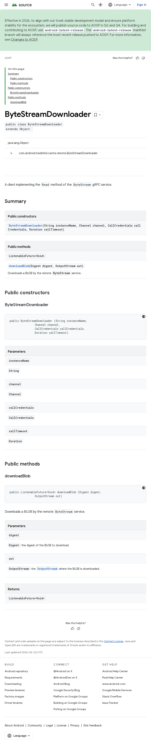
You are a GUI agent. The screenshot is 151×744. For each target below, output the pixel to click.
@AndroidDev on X (65, 677)
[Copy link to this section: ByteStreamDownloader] (52, 305)
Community (35, 725)
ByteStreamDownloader (25, 225)
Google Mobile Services (117, 690)
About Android (14, 725)
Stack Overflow (112, 696)
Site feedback (92, 725)
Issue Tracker (110, 703)
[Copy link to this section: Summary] (30, 201)
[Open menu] (6, 4)
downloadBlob (19, 266)
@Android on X (62, 671)
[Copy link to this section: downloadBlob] (34, 476)
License (61, 725)
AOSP (8, 58)
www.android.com (114, 684)
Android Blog (61, 684)
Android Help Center (115, 671)
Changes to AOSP (24, 40)
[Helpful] (137, 58)
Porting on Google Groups (69, 709)
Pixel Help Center (112, 677)
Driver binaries (13, 703)
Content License (113, 641)
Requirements (13, 677)
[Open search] (93, 4)
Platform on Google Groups (70, 696)
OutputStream (47, 569)
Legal (49, 725)
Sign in (141, 5)
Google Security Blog (66, 690)
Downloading (13, 684)
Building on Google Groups (70, 703)
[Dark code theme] (143, 316)
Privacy (74, 725)
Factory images (14, 696)
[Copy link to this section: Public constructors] (53, 293)
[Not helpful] (143, 58)
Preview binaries (15, 690)
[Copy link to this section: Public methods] (44, 464)
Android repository (16, 671)
